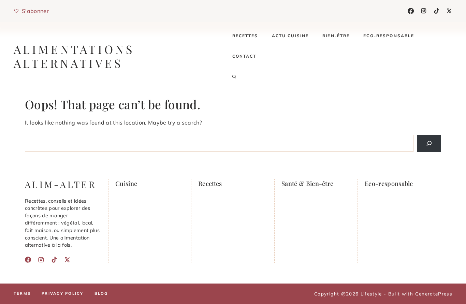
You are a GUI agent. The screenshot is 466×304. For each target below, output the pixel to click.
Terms (22, 293)
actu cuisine (290, 35)
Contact (244, 56)
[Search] (429, 143)
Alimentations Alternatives (74, 56)
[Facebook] (411, 11)
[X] (449, 11)
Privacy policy (62, 293)
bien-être (336, 35)
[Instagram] (424, 11)
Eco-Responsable (388, 35)
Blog (101, 293)
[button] (234, 77)
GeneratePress (433, 293)
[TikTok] (437, 11)
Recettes (245, 35)
